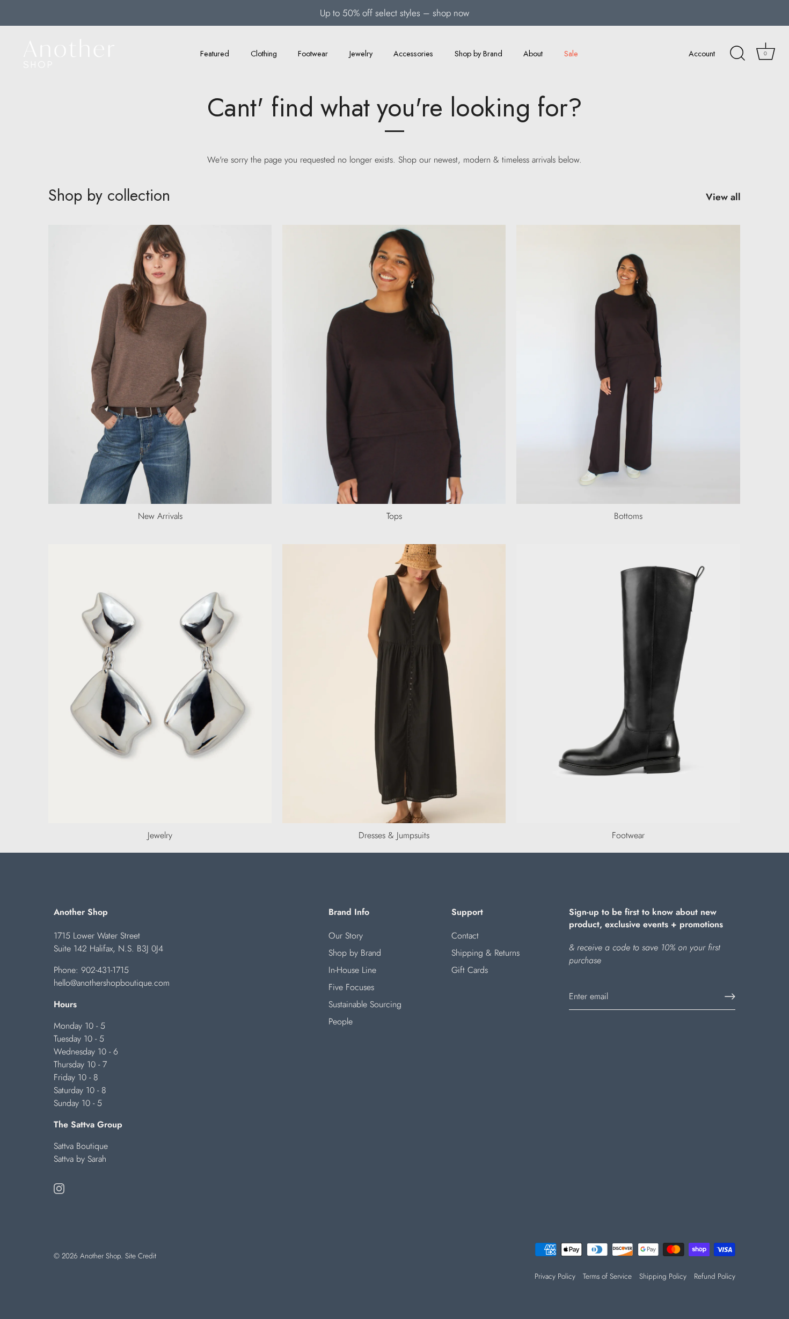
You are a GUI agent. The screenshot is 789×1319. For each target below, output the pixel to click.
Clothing (264, 53)
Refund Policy (714, 1276)
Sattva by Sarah (80, 1159)
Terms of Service (607, 1276)
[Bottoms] (628, 364)
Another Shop (100, 1255)
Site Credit (140, 1255)
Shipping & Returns (485, 953)
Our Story (345, 935)
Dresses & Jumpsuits (394, 835)
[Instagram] (59, 1188)
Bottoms (628, 516)
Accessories (413, 53)
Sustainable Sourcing (364, 1004)
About (533, 53)
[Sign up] (730, 996)
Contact (465, 935)
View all (723, 196)
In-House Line (352, 970)
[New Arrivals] (160, 364)
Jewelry (360, 53)
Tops (394, 516)
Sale (571, 53)
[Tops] (394, 364)
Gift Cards (469, 970)
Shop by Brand (478, 53)
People (340, 1021)
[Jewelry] (160, 683)
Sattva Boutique (81, 1146)
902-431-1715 (105, 970)
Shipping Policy (662, 1276)
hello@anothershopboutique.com (112, 983)
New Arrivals (160, 516)
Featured (214, 53)
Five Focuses (351, 987)
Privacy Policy (555, 1276)
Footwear (313, 53)
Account (702, 53)
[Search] (737, 53)
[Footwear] (628, 683)
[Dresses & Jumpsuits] (394, 683)
